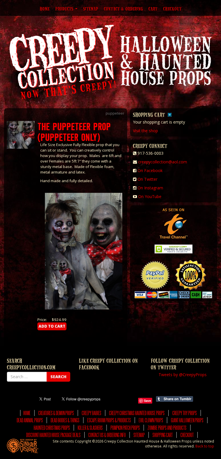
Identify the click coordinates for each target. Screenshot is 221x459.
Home (44, 9)
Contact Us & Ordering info (107, 435)
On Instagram (150, 188)
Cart (152, 9)
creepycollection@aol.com (162, 162)
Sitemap (90, 9)
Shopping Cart (163, 435)
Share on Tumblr (174, 399)
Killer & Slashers (90, 428)
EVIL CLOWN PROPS (151, 420)
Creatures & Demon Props (56, 413)
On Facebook (150, 170)
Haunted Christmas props (52, 428)
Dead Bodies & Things (65, 420)
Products (65, 9)
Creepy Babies (91, 413)
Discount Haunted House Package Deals (53, 435)
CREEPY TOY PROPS (184, 413)
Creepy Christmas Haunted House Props (137, 413)
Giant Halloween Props (187, 420)
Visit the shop (145, 130)
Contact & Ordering (123, 9)
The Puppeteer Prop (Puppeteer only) (74, 131)
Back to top (204, 446)
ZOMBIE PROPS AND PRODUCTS (167, 428)
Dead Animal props (30, 420)
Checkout (172, 9)
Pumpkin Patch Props (125, 428)
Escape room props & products (109, 420)
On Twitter (147, 179)
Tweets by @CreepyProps (183, 374)
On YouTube (149, 196)
